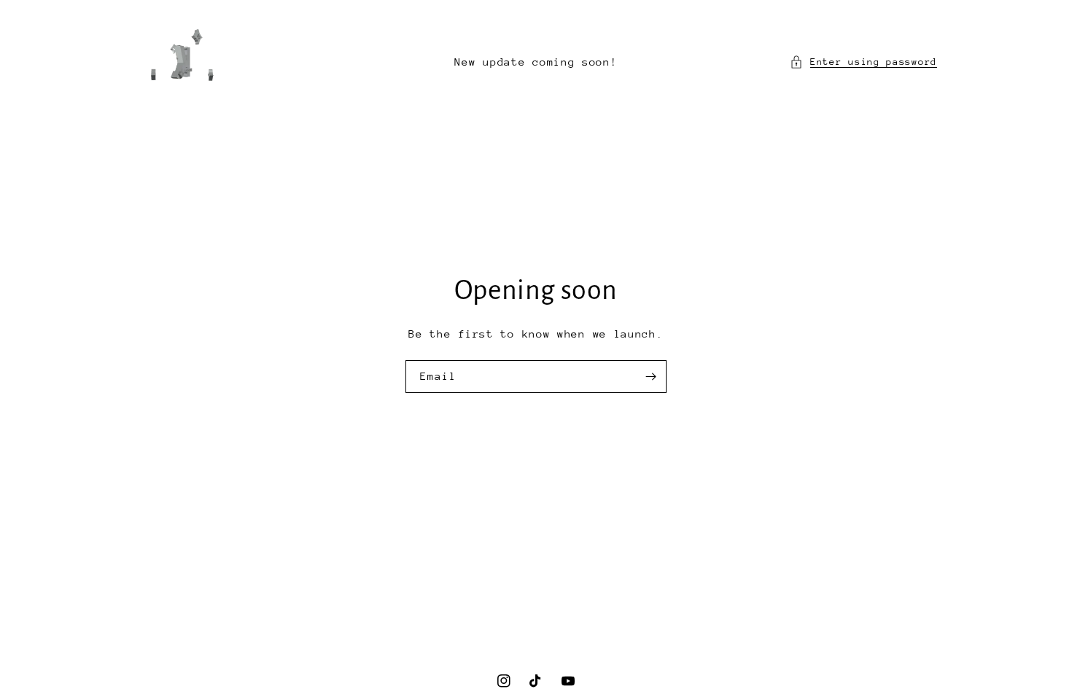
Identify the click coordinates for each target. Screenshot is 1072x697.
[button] (863, 61)
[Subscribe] (650, 376)
